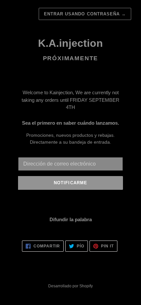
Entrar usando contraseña (85, 13)
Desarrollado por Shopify (70, 286)
